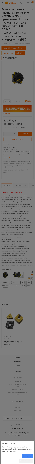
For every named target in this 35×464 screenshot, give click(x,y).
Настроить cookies (25, 460)
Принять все (27, 456)
